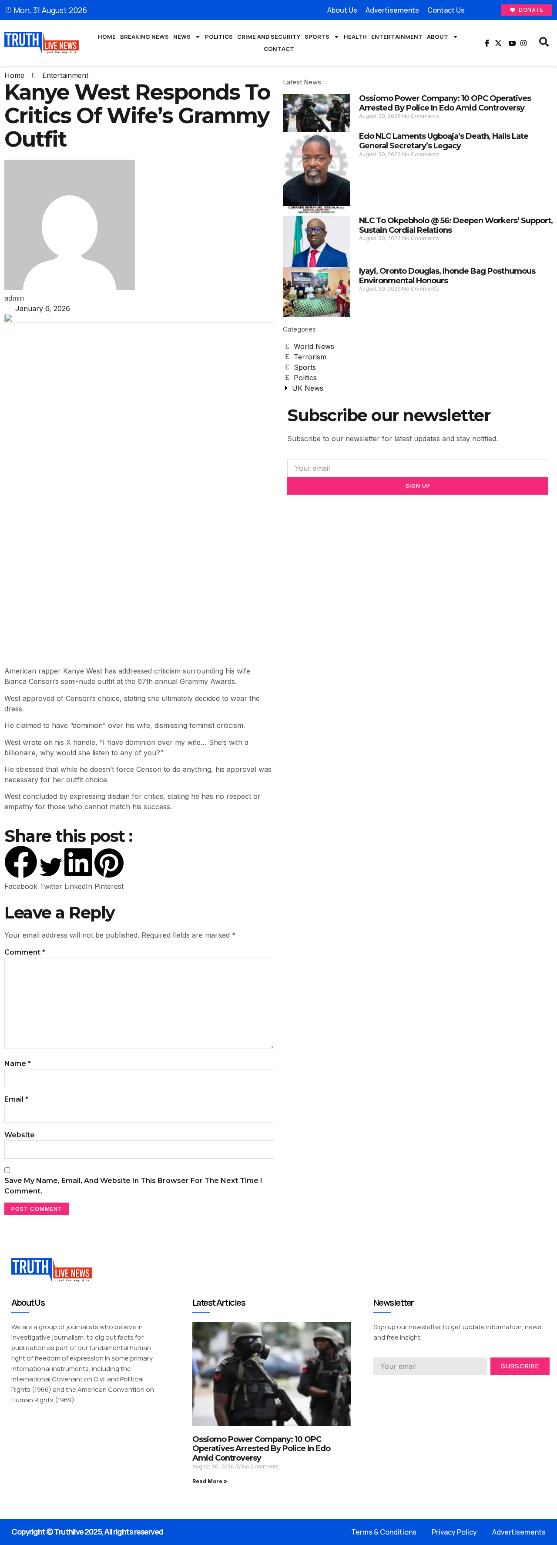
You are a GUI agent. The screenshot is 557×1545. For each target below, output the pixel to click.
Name (17, 1063)
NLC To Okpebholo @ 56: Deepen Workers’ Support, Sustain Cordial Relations (456, 225)
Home (107, 36)
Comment (24, 952)
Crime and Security (268, 36)
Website (19, 1135)
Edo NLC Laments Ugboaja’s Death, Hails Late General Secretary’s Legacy (443, 141)
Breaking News (144, 36)
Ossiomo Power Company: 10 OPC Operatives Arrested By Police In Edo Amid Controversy (445, 103)
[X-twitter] (498, 43)
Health (355, 36)
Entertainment (397, 36)
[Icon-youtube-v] (510, 43)
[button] (544, 43)
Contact (279, 49)
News (182, 36)
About (437, 36)
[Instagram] (523, 43)
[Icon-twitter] (392, 1387)
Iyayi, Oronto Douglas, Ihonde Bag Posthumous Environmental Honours (447, 275)
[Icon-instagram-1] (408, 1387)
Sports (317, 36)
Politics (219, 36)
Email (16, 1099)
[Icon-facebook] (485, 43)
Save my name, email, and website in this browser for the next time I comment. (133, 1185)
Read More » (209, 1481)
